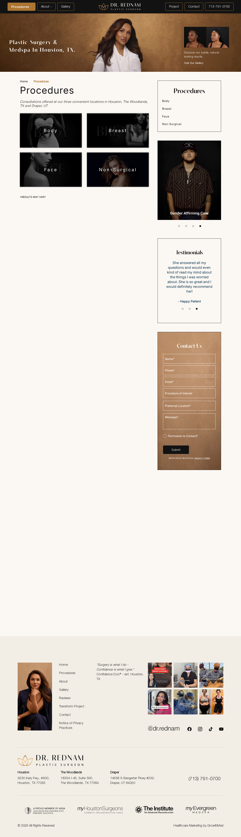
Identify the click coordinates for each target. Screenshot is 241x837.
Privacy (198, 458)
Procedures (20, 7)
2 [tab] (186, 226)
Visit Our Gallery (193, 62)
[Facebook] (189, 729)
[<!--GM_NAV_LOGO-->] (119, 7)
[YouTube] (221, 729)
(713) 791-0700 (205, 779)
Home (24, 81)
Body (51, 130)
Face (51, 169)
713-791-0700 (219, 6)
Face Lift (189, 213)
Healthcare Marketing (188, 825)
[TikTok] (211, 729)
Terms (206, 458)
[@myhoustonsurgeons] (200, 729)
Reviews (65, 698)
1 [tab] (179, 226)
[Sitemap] (201, 810)
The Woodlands (71, 772)
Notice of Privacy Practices (71, 725)
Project (174, 6)
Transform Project (71, 706)
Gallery (65, 6)
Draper (114, 772)
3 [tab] (193, 226)
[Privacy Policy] (45, 810)
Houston (23, 772)
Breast (118, 130)
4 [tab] (200, 226)
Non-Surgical (118, 169)
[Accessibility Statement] (154, 810)
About (45, 6)
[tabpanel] (189, 180)
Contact (194, 6)
